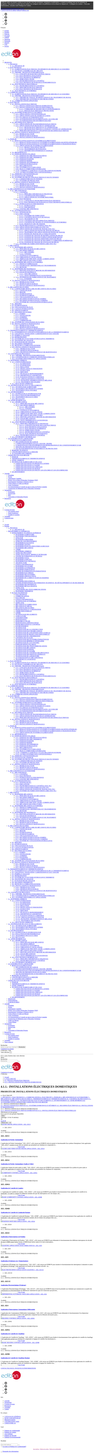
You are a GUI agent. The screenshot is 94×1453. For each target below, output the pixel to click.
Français (6, 34)
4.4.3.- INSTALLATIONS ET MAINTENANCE (30, 137)
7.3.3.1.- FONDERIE (25, 279)
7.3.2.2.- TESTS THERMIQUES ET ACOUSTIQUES (35, 275)
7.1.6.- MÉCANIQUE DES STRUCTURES (28, 260)
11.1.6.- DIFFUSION (21, 372)
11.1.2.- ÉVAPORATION (23, 365)
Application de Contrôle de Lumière (12, 1188)
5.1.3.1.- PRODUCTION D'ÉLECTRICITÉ (32, 147)
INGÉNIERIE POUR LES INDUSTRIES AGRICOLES (32, 546)
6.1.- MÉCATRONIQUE (19, 190)
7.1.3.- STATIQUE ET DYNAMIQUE (26, 255)
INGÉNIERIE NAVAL (22, 558)
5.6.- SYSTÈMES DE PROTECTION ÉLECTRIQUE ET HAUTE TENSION (35, 177)
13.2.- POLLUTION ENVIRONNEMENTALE (26, 395)
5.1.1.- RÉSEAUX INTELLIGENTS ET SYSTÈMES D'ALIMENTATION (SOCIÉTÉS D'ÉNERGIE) (46, 142)
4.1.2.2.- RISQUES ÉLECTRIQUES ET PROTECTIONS (36, 110)
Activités (7, 1004)
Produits (6, 526)
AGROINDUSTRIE (21, 618)
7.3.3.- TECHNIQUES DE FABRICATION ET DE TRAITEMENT (35, 277)
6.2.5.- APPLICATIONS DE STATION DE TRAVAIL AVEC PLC (35, 229)
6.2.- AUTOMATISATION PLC (21, 210)
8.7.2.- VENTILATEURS (23, 315)
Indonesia (7, 39)
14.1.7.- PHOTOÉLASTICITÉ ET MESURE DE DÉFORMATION (35, 417)
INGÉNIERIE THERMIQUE (24, 591)
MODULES (11, 999)
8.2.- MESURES (17, 304)
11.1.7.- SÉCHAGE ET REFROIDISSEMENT (29, 373)
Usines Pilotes (12, 1022)
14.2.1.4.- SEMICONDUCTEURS (29, 430)
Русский (7, 36)
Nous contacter (8, 1042)
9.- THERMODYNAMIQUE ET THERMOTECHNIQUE (25, 330)
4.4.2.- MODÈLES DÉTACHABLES (26, 135)
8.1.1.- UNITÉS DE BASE (23, 290)
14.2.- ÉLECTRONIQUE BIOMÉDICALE (25, 422)
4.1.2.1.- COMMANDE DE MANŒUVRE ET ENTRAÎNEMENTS (39, 109)
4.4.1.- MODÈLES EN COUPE (24, 134)
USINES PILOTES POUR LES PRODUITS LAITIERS (32, 463)
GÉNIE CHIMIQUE (18, 460)
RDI (9, 495)
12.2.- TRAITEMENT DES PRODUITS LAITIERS (27, 388)
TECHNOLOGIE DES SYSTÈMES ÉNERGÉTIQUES (32, 639)
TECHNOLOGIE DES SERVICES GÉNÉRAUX (30, 654)
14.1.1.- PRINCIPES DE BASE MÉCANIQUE (29, 403)
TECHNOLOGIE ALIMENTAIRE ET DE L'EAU (27, 462)
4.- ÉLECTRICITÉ (13, 102)
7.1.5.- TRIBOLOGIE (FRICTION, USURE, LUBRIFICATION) (34, 259)
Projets (10, 477)
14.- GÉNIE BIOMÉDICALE (17, 400)
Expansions (11, 492)
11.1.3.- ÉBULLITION (22, 367)
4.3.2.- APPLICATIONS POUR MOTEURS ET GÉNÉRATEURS (35, 125)
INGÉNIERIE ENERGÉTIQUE (25, 569)
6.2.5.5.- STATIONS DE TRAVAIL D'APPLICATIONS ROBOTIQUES (40, 237)
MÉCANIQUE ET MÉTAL (23, 606)
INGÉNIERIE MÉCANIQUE (24, 548)
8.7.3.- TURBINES (21, 317)
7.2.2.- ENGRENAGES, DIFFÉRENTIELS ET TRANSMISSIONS (35, 265)
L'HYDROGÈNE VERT (11, 1421)
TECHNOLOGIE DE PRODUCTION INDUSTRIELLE (32, 634)
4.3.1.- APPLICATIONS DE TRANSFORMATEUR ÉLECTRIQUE (35, 124)
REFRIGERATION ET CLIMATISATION (28, 609)
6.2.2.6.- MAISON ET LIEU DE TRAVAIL (32, 224)
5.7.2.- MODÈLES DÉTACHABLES (26, 185)
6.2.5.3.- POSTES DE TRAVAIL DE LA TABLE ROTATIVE (37, 234)
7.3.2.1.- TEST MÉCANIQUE (28, 274)
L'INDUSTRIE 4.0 (10, 1423)
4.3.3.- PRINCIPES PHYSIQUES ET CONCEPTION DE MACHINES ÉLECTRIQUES (42, 130)
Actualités (7, 1040)
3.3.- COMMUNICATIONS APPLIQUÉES (25, 101)
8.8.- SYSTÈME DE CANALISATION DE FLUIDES (28, 322)
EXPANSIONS (12, 1000)
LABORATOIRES (13, 1002)
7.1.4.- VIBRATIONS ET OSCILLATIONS (28, 257)
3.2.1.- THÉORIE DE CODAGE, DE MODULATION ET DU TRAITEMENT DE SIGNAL (43, 97)
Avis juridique (8, 1434)
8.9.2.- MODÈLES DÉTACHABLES (26, 327)
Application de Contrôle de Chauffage (12, 1333)
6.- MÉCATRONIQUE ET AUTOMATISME (21, 189)
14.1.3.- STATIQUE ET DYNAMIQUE (27, 410)
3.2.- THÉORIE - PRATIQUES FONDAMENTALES (28, 96)
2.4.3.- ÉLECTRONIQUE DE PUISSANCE (28, 89)
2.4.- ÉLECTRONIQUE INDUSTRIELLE (24, 84)
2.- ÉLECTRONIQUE (14, 67)
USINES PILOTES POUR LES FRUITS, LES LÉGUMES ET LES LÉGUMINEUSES (41, 470)
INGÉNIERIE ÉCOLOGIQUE (24, 543)
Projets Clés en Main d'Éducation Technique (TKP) (23, 480)
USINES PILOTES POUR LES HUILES (27, 468)
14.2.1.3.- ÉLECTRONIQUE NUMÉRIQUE (32, 428)
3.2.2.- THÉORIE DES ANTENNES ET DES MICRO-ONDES (34, 99)
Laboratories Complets (14, 478)
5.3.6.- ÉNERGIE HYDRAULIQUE (26, 164)
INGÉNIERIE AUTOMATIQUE (25, 568)
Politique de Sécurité (10, 1435)
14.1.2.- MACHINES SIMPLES (25, 405)
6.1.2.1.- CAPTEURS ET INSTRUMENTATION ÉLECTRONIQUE (39, 200)
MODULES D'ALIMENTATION (22, 440)
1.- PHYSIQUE (12, 64)
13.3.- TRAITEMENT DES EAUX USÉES (25, 397)
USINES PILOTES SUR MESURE (18, 455)
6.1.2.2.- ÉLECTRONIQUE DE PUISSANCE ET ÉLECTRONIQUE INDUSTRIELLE (45, 202)
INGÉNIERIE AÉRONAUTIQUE (25, 576)
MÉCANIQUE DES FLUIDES (24, 608)
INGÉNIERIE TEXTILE (22, 544)
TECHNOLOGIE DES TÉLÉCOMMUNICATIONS (31, 646)
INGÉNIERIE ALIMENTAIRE (24, 534)
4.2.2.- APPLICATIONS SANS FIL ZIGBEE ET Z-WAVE (32, 115)
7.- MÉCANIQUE (13, 245)
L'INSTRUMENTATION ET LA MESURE (25, 452)
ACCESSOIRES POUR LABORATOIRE (20, 438)
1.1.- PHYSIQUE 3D (18, 66)
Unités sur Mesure (13, 1020)
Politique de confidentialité (12, 1430)
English (6, 31)
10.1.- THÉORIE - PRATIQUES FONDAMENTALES (28, 355)
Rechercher (22, 1047)
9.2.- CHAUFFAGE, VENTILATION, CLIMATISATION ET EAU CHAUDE (35, 333)
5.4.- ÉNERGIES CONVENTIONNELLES (25, 174)
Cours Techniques (13, 485)
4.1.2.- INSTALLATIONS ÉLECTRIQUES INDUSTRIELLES (34, 107)
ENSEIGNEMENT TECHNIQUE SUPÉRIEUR (26, 533)
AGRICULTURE (20, 616)
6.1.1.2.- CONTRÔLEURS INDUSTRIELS (32, 195)
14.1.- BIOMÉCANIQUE (19, 402)
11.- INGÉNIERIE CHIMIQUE (17, 360)
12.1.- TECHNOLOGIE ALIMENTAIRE (24, 387)
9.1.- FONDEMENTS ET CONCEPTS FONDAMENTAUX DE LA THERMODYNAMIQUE (40, 332)
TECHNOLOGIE (20, 627)
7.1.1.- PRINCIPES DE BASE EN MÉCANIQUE (30, 249)
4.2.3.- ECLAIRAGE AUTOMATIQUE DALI (29, 117)
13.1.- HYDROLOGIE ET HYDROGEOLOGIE (26, 393)
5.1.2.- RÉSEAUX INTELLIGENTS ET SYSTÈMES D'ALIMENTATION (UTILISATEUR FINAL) (45, 144)
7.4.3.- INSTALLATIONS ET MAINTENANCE (30, 285)
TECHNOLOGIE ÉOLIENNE (24, 649)
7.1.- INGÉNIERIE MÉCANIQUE (22, 247)
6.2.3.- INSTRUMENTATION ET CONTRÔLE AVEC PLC (33, 225)
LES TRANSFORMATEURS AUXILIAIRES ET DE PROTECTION (36, 448)
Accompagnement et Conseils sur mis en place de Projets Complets (27, 487)
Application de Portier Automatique (12, 1140)
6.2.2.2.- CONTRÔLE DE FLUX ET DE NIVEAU (34, 217)
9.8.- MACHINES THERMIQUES (22, 343)
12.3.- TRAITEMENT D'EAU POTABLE (24, 390)
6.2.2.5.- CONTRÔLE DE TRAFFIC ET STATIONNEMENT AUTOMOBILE (42, 222)
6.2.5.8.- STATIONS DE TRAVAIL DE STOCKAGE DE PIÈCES (39, 242)
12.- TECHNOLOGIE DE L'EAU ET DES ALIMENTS (25, 385)
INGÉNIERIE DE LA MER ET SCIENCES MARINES (32, 578)
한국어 (6, 46)
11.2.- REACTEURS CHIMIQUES (22, 383)
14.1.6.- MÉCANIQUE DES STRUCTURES (29, 415)
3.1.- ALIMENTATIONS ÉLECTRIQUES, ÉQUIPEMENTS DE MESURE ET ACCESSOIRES (40, 94)
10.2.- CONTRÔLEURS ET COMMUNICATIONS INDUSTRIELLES (33, 357)
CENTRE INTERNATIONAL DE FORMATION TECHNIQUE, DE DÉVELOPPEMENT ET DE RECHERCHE (49, 583)
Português (7, 41)
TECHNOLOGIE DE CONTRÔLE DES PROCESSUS (32, 652)
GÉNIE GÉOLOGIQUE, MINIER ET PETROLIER (31, 554)
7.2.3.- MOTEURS (21, 267)
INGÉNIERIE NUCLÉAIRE (24, 566)
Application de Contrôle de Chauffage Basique (15, 1358)
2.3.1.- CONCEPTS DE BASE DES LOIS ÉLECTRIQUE (32, 74)
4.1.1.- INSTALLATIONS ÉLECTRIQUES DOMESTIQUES (33, 106)
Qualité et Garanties (14, 515)
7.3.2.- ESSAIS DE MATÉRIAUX (25, 272)
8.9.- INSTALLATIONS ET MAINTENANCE (26, 324)
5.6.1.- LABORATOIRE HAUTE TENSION (28, 179)
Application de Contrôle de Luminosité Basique (15, 1212)
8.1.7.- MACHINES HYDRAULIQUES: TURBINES (31, 300)
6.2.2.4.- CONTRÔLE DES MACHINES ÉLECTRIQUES (36, 220)
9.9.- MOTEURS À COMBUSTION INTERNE (26, 345)
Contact (6, 1409)
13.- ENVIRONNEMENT (16, 392)
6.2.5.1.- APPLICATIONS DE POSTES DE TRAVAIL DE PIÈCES (39, 230)
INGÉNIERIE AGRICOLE (23, 559)
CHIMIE (18, 549)
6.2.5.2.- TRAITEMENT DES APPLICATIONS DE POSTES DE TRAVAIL (42, 232)
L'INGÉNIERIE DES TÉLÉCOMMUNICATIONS (30, 589)
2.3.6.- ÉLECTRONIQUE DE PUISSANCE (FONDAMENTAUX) (35, 82)
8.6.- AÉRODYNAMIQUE (20, 310)
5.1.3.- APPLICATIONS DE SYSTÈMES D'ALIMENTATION (34, 145)
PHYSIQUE (19, 579)
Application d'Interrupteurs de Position (13, 1236)
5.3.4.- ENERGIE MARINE (23, 160)
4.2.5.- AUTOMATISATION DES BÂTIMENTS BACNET (33, 120)
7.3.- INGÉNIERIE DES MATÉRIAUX (24, 269)
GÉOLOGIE (19, 538)
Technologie (8, 1024)
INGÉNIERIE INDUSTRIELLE (25, 581)
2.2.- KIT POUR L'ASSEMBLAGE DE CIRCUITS (27, 71)
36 (5, 1121)
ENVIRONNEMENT (18, 472)
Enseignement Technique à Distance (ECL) (20, 482)
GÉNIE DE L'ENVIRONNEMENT (26, 541)
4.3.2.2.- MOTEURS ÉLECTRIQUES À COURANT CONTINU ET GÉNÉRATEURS (45, 129)
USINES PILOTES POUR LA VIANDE (27, 465)
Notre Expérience (13, 513)
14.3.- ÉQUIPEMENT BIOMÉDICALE (24, 437)
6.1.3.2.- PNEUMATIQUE (27, 207)
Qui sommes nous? (13, 511)
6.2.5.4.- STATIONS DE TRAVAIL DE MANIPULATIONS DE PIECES (41, 235)
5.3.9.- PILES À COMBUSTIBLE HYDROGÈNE (30, 169)
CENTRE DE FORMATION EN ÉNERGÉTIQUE (30, 571)
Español (6, 32)
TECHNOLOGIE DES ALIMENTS (26, 614)
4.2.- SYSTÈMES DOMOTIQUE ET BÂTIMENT (27, 112)
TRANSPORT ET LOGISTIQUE (25, 659)
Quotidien (11, 475)
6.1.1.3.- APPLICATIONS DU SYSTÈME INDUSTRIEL (36, 197)
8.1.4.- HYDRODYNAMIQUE (24, 295)
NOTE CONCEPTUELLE (12, 1418)
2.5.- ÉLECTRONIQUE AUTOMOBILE (24, 91)
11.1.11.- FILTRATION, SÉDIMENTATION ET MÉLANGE (33, 380)
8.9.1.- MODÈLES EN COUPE (24, 325)
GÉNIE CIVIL (19, 588)
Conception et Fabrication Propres (18, 497)
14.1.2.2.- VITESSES (25, 408)
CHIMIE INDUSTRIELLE (23, 611)
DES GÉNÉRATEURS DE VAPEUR (26, 442)
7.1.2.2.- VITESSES (25, 254)
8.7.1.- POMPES (20, 314)
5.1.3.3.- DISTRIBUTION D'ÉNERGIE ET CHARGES (36, 150)
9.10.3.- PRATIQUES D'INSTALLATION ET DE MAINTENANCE (36, 352)
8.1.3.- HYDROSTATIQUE (23, 294)
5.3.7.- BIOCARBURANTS (23, 165)
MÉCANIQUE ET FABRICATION (26, 604)
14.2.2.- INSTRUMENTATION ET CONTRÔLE (30, 435)
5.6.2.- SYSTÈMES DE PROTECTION (27, 180)
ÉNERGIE (15, 457)
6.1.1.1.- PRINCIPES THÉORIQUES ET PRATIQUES (35, 194)
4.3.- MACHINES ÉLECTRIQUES (22, 122)
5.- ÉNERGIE (12, 139)
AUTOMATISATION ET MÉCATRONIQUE (29, 657)
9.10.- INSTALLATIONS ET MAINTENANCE (26, 347)
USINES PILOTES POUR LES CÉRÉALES (28, 467)
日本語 (6, 37)
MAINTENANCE (20, 619)
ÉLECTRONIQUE (21, 594)
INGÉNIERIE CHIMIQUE (23, 551)
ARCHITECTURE (21, 563)
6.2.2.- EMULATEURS (22, 214)
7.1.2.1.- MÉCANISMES (26, 252)
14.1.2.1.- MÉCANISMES (27, 407)
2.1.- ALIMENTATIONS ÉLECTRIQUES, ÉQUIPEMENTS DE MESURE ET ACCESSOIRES (40, 69)
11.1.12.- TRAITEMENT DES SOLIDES (27, 382)
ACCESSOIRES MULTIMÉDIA (22, 453)
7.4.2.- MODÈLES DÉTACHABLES (26, 284)
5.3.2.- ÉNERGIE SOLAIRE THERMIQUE (28, 157)
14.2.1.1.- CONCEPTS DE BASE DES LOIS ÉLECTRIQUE (37, 425)
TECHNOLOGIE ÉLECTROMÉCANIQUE (28, 631)
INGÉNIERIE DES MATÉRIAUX (25, 584)
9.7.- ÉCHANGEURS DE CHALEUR (23, 342)
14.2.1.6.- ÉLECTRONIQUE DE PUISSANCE (33, 433)
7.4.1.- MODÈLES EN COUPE (24, 282)
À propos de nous (9, 1034)
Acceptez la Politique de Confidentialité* (14, 1446)
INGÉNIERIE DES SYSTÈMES (25, 574)
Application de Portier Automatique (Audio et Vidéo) (17, 1164)
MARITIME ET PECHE (22, 621)
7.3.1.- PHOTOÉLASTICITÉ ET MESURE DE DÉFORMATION (35, 270)
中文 (5, 44)
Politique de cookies (10, 1432)
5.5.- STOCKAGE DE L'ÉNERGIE (22, 175)
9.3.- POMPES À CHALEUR (21, 335)
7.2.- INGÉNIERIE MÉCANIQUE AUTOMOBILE (27, 262)
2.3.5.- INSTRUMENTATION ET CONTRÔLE (29, 81)
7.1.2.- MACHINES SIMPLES (24, 250)
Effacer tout (4, 1122)
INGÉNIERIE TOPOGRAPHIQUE (26, 536)
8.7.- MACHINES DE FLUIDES (21, 312)
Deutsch (6, 42)
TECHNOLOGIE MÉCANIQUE (25, 647)
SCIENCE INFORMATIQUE (24, 564)
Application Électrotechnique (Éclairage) (13, 1285)
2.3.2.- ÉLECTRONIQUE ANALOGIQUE (28, 76)
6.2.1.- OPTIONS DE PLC (23, 212)
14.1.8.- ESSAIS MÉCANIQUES (25, 418)
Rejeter (8, 9)
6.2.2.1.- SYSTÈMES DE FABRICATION (32, 215)
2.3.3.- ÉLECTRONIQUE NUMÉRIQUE (27, 77)
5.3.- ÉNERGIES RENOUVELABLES (23, 154)
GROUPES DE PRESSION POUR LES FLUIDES (30, 447)
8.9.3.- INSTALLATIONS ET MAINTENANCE (30, 329)
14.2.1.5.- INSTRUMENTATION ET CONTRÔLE (34, 432)
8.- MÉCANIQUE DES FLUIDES (18, 287)
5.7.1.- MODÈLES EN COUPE (24, 184)
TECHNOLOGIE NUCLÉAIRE (25, 651)
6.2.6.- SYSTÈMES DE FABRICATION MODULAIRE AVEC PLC (35, 244)
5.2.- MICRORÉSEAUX (19, 152)
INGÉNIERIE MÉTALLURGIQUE (26, 586)
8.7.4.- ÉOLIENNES (21, 319)
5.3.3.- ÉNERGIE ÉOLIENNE (24, 159)
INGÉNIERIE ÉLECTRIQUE (24, 573)
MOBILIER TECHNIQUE (20, 450)
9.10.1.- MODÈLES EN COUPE (25, 348)
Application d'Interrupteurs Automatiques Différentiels (18, 1309)
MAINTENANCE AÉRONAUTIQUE (27, 623)
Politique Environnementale (12, 1437)
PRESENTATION (9, 1420)
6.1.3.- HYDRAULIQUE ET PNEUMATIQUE (29, 204)
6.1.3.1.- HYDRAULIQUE (27, 205)
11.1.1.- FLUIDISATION (22, 363)
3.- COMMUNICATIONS (16, 92)
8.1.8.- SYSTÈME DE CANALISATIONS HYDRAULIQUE (33, 302)
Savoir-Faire (11, 493)
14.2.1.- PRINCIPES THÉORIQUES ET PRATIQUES (31, 423)
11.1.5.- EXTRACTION (22, 370)
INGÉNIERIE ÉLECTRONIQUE (25, 561)
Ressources (7, 1032)
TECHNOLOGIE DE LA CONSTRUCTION (29, 629)
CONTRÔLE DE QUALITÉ (24, 637)
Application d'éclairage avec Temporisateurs (14, 1261)
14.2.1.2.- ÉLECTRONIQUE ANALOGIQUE (33, 427)
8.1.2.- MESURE (20, 292)
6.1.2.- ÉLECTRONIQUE (23, 199)
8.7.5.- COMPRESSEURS (23, 320)
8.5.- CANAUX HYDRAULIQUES (23, 309)
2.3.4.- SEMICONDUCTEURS (24, 79)
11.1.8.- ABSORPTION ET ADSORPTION (28, 375)
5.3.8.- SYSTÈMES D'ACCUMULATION (28, 167)
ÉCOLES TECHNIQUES (19, 593)
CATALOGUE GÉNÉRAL (12, 1416)
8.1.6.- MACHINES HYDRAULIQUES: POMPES (30, 299)
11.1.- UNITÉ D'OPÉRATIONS (21, 362)
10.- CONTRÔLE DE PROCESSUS (19, 353)
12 (2, 1121)
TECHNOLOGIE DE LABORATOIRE (27, 656)
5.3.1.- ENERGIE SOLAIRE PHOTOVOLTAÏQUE (31, 155)
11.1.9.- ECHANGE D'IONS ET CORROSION (29, 377)
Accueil (6, 524)
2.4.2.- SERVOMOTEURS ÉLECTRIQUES (28, 87)
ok (10, 1122)
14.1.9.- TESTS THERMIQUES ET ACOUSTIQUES (31, 420)
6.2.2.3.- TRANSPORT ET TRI (28, 219)
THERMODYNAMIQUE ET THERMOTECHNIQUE (28, 458)
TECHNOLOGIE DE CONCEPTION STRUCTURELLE (32, 632)
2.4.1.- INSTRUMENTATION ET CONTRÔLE (29, 86)
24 (3, 1121)
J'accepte (3, 9)
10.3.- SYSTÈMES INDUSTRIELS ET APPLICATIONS (29, 358)
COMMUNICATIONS (22, 596)
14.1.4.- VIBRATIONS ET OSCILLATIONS (28, 412)
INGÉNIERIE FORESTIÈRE (24, 539)
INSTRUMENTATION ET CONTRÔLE (27, 624)
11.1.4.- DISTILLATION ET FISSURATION (28, 368)
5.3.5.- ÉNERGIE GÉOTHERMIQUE (26, 162)
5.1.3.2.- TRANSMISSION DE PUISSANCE (32, 149)
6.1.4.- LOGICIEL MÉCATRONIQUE (27, 209)
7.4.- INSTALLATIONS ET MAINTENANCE (26, 280)
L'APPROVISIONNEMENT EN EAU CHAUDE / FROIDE (33, 443)
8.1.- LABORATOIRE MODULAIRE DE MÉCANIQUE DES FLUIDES (34, 289)
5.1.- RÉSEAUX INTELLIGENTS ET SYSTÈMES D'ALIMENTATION (34, 140)
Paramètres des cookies (17, 9)
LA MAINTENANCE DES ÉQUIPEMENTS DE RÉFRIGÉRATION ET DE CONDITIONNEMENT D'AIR (48, 445)
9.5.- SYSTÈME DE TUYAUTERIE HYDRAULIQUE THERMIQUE (33, 338)
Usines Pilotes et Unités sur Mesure (18, 483)
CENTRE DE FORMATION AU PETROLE (28, 556)
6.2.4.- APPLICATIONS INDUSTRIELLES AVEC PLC (32, 227)
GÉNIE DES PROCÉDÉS (23, 553)
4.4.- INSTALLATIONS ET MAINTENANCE (26, 132)
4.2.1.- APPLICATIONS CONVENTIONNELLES (30, 114)
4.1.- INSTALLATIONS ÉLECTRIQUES (24, 104)
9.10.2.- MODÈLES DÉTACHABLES (27, 350)
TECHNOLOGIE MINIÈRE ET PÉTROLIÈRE (29, 641)
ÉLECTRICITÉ (20, 598)
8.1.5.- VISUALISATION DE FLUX (26, 297)
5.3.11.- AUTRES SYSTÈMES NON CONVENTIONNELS (33, 172)
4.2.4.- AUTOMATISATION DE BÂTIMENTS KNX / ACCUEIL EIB (36, 119)
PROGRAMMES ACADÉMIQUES (19, 531)
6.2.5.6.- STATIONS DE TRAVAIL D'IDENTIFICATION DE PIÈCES (40, 239)
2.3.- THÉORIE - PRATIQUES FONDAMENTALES (28, 72)
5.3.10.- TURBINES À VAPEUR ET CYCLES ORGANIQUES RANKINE (38, 170)
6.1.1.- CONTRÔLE (21, 192)
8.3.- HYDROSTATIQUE (19, 305)
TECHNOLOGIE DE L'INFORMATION (27, 636)
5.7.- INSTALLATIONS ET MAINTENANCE (26, 182)
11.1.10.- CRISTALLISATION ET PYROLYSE (29, 378)
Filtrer (2, 1115)
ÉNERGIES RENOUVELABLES (25, 644)
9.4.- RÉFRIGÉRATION (19, 337)
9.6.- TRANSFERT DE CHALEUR (22, 340)
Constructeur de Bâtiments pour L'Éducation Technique (24, 488)
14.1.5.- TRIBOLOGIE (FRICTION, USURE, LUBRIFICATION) (35, 413)
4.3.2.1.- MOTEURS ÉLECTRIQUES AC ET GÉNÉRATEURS (38, 127)
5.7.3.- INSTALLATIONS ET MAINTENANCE (30, 187)
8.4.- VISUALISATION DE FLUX (22, 307)
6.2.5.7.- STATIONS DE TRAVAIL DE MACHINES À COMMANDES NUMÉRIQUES (46, 240)
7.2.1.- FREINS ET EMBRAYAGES (26, 264)
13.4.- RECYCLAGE (18, 398)
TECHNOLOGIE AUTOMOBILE (25, 601)
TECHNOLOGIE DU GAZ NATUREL (27, 642)
